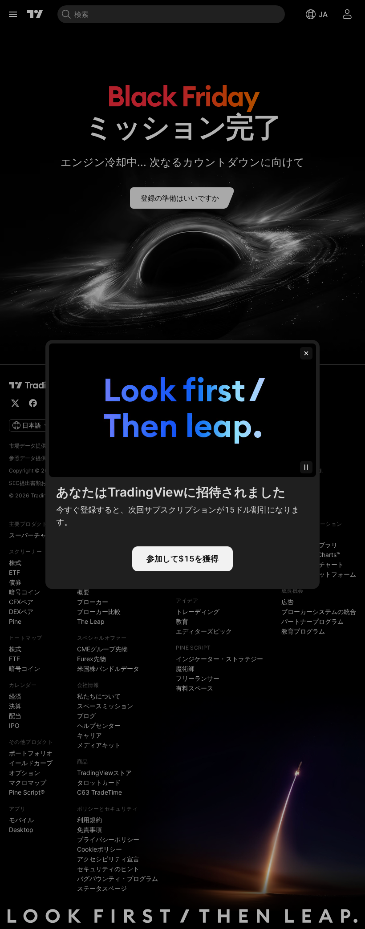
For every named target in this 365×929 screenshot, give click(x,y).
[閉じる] (306, 353)
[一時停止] (306, 467)
